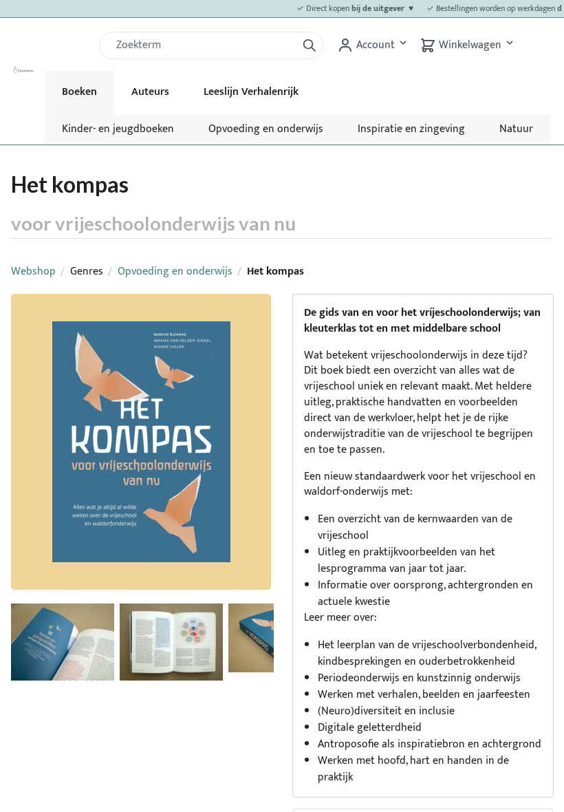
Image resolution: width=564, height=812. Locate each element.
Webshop (33, 271)
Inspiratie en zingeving (411, 129)
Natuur (516, 129)
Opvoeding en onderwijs (265, 129)
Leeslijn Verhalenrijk (251, 92)
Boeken (79, 92)
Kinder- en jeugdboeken (118, 129)
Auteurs (150, 92)
